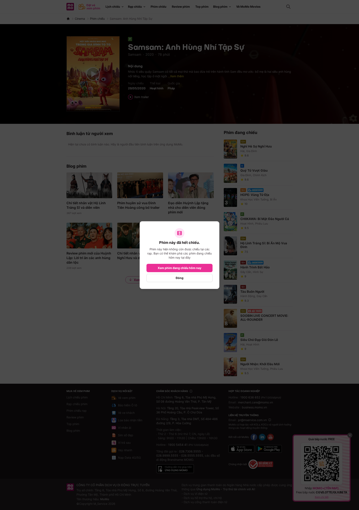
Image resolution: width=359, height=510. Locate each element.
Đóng (179, 278)
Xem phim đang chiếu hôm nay (179, 268)
